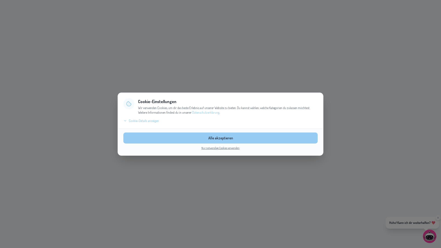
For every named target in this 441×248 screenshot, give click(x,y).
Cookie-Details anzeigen (144, 121)
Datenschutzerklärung (205, 112)
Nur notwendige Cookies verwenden (220, 148)
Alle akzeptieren (220, 138)
